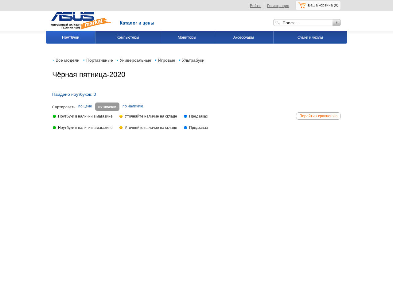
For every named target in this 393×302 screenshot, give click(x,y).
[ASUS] (81, 13)
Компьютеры (128, 37)
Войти (255, 6)
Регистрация (278, 6)
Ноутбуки (70, 37)
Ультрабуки (193, 60)
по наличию (133, 106)
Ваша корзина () (323, 5)
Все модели (68, 60)
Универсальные (135, 60)
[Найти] (337, 22)
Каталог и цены (137, 22)
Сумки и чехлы (310, 37)
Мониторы (187, 37)
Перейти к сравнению (318, 116)
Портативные (99, 60)
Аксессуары (243, 37)
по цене (85, 106)
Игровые (166, 60)
